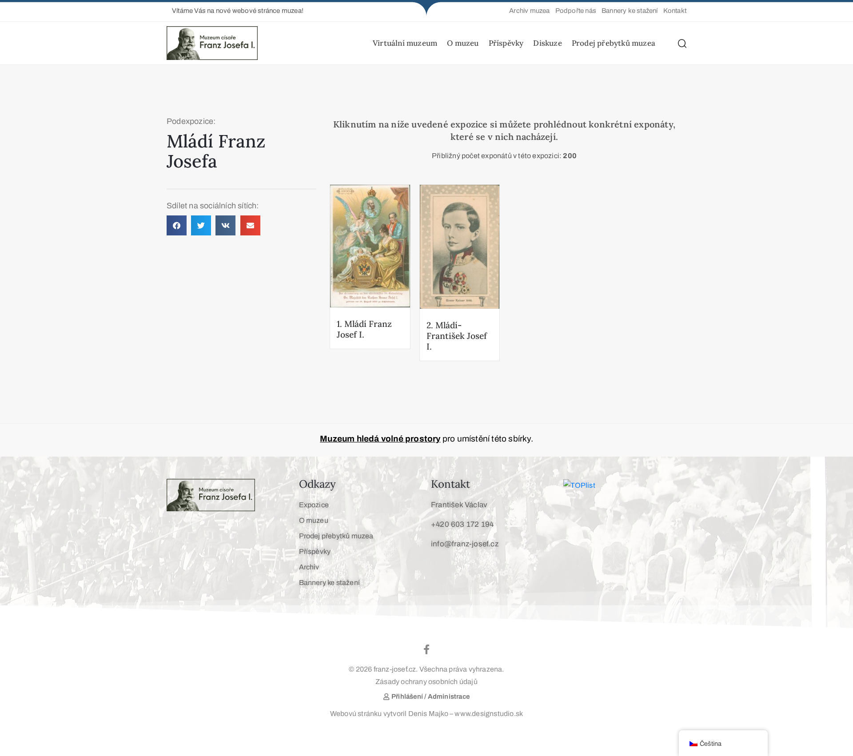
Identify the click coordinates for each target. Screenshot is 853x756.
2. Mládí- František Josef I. (456, 336)
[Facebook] (426, 649)
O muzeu (462, 43)
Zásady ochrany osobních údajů (426, 681)
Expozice (314, 505)
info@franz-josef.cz (464, 544)
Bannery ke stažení (329, 582)
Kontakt (450, 484)
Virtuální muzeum (405, 43)
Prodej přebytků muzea (613, 43)
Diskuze (547, 43)
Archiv (309, 567)
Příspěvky (506, 43)
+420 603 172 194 (462, 524)
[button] (235, 11)
